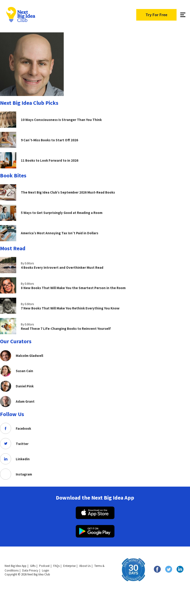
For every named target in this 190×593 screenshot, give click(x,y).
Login (45, 570)
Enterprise (69, 566)
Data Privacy (30, 570)
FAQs (56, 566)
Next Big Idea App (15, 566)
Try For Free (156, 14)
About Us (85, 566)
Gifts (32, 566)
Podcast (44, 566)
